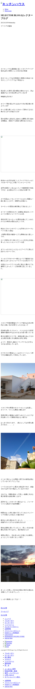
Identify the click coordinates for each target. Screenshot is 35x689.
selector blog (8, 638)
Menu (6, 9)
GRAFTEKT (9, 635)
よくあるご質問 (10, 669)
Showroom (8, 11)
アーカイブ (5, 611)
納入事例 (8, 657)
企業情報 (8, 629)
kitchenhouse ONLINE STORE (14, 636)
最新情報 (8, 663)
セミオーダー (9, 623)
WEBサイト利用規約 (12, 633)
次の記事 (4, 615)
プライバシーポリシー (12, 631)
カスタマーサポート (12, 627)
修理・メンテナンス (12, 673)
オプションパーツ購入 (12, 677)
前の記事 (4, 608)
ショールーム (9, 625)
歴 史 (7, 665)
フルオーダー (9, 621)
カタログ (8, 659)
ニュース (8, 618)
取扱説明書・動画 (11, 671)
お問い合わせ (9, 675)
